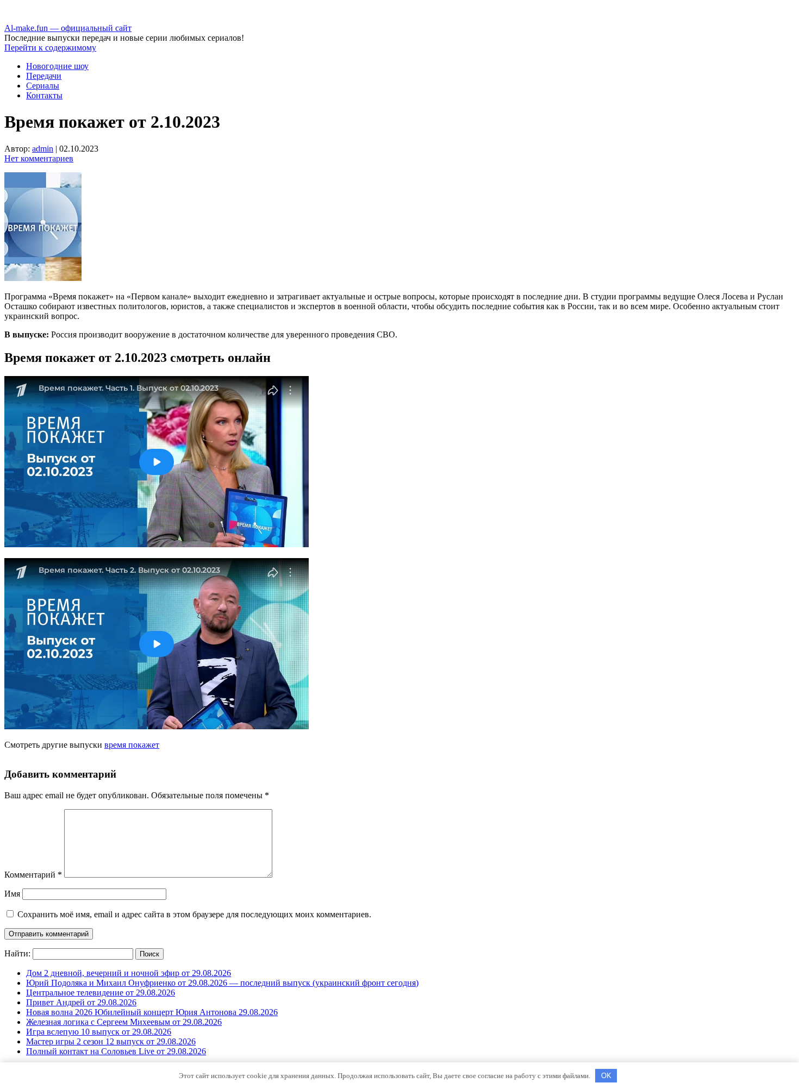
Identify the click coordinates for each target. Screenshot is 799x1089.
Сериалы (42, 85)
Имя (12, 893)
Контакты (44, 95)
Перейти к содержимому (50, 47)
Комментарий (33, 874)
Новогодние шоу (57, 66)
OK (606, 1076)
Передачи (43, 75)
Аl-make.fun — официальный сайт (68, 28)
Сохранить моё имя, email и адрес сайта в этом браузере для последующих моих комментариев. (194, 914)
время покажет (131, 744)
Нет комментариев (38, 158)
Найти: (17, 953)
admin (42, 148)
